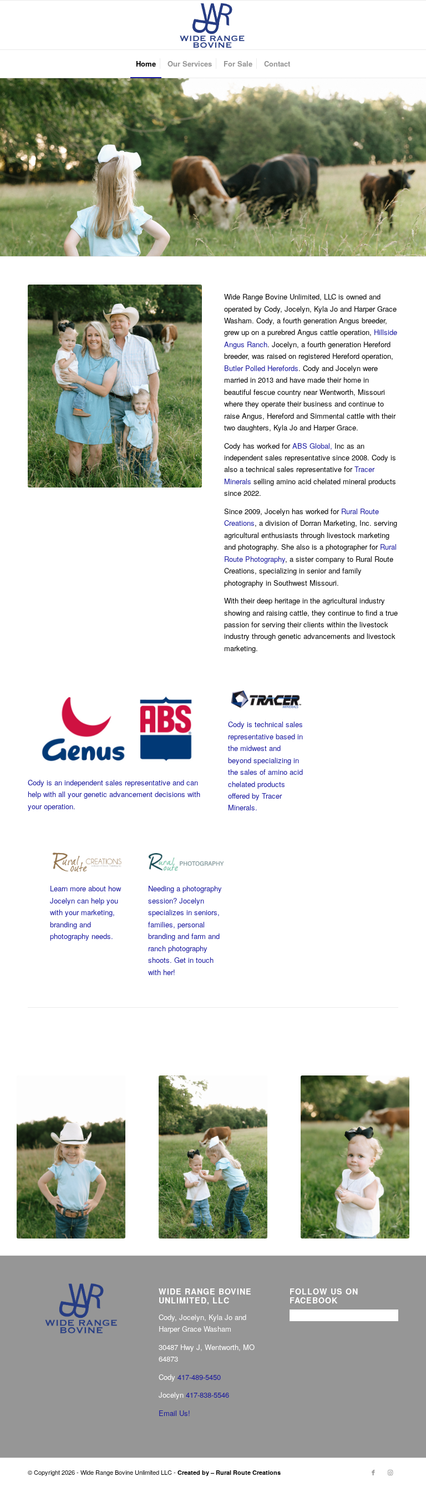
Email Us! (174, 1413)
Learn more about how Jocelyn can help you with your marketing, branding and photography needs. (85, 912)
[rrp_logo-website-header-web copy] (186, 861)
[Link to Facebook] (373, 1472)
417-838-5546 (207, 1394)
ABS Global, (312, 445)
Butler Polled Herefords (261, 368)
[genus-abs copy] (117, 729)
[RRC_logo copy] (88, 861)
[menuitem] (145, 64)
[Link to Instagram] (390, 1472)
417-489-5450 (199, 1377)
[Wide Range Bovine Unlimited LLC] (213, 25)
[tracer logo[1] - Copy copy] (266, 700)
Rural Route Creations (248, 1472)
